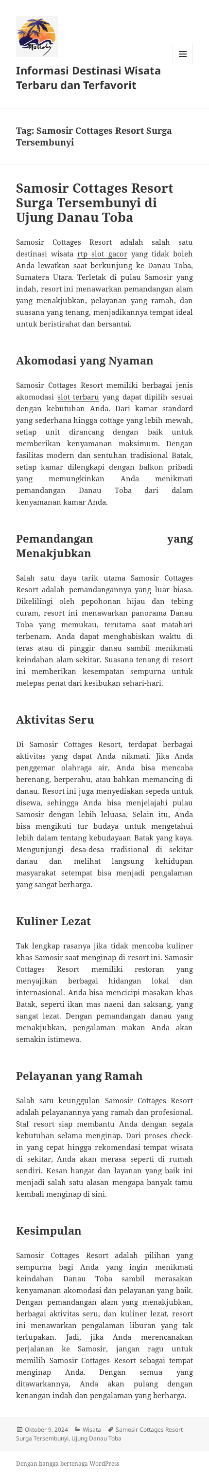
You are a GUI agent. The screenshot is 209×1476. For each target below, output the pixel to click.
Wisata (92, 1429)
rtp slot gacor (102, 253)
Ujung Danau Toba (96, 1438)
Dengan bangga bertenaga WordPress (67, 1463)
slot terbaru (78, 396)
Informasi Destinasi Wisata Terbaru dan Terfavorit (88, 77)
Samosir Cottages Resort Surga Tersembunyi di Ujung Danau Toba (95, 202)
